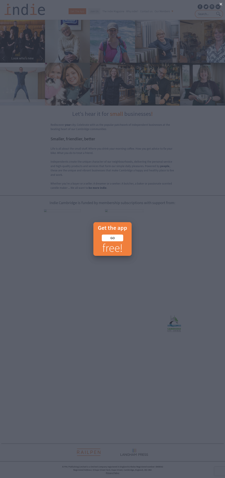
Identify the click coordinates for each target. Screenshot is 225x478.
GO (112, 238)
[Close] (220, 4)
